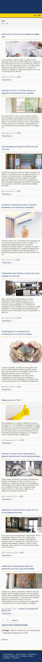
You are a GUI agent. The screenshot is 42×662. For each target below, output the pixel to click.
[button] (36, 15)
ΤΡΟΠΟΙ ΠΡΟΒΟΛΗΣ (20, 654)
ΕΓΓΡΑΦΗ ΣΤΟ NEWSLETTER (10, 656)
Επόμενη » (15, 620)
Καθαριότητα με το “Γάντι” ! (12, 400)
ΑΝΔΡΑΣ (22, 609)
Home (3, 23)
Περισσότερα (6, 80)
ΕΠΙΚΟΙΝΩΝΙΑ (6, 658)
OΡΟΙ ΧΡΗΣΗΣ (16, 658)
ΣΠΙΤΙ (19, 77)
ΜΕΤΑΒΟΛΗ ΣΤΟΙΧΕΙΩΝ (26, 656)
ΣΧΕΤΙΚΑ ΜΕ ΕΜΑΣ (8, 654)
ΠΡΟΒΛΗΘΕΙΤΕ (32, 654)
